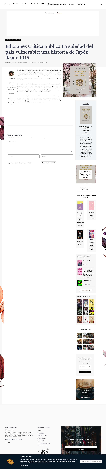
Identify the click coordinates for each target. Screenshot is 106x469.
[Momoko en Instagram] (6, 442)
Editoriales (41, 433)
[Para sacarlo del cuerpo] (80, 302)
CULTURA (63, 4)
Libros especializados (13, 39)
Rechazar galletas (96, 461)
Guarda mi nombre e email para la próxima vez (21, 162)
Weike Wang (86, 264)
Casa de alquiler (87, 260)
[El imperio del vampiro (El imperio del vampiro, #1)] (85, 311)
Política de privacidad (44, 443)
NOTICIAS (71, 4)
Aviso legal (41, 440)
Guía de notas (41, 438)
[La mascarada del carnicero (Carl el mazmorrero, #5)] (79, 282)
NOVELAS (16, 3)
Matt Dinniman (87, 284)
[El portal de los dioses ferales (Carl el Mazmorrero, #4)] (91, 311)
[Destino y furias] (80, 311)
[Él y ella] (85, 319)
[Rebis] (85, 303)
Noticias (40, 430)
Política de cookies (43, 445)
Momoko (8, 62)
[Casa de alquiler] (79, 263)
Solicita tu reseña (42, 435)
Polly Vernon (86, 277)
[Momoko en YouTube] (9, 442)
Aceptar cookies (85, 461)
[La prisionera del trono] (91, 319)
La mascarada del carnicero (87, 281)
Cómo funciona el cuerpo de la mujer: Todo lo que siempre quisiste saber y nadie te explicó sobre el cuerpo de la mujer (88, 272)
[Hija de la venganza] (80, 319)
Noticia (59, 13)
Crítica (85, 132)
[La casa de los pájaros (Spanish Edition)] (91, 302)
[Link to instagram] (79, 335)
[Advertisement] (53, 24)
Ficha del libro (49, 13)
